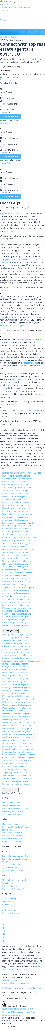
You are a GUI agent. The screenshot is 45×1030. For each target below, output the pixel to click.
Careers (27, 7)
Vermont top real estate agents (16, 769)
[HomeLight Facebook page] (3, 928)
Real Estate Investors (11, 913)
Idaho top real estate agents (14, 672)
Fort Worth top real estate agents (16, 540)
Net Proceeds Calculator (12, 835)
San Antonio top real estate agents (17, 487)
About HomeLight (10, 898)
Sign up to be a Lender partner (15, 880)
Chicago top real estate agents (15, 481)
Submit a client (8, 861)
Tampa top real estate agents (15, 552)
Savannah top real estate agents (16, 622)
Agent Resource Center (12, 864)
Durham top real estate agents (15, 625)
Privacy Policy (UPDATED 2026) (15, 983)
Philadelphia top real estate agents (17, 511)
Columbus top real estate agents (16, 528)
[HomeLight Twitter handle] (3, 925)
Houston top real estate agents (15, 484)
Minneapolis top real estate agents (17, 608)
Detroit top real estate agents (15, 611)
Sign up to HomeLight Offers (14, 859)
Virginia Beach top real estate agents (18, 587)
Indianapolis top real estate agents (17, 525)
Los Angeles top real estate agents (17, 479)
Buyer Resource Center (12, 814)
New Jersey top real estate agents (16, 725)
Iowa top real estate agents (14, 681)
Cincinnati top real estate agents (16, 599)
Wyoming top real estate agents (16, 784)
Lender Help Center (10, 886)
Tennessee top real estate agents (16, 760)
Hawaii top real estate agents (15, 669)
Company (4, 7)
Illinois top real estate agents (14, 675)
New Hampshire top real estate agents (19, 722)
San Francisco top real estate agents (18, 523)
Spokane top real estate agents (15, 605)
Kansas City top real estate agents (17, 572)
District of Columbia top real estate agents (20, 661)
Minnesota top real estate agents (16, 705)
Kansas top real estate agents (15, 684)
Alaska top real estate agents (14, 640)
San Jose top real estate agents (15, 590)
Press (21, 7)
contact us (23, 969)
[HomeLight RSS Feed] (3, 941)
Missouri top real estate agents (15, 710)
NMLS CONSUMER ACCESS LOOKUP (17, 1009)
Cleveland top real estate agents (16, 596)
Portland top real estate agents (15, 531)
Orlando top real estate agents (15, 558)
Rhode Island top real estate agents (17, 752)
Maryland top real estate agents (16, 696)
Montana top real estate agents (16, 713)
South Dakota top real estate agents (18, 758)
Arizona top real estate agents (15, 643)
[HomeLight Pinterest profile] (3, 938)
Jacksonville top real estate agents (17, 514)
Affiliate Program (9, 910)
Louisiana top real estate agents (16, 690)
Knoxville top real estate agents (16, 617)
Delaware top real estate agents (16, 658)
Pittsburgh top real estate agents (16, 614)
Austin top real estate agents (14, 499)
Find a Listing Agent (10, 824)
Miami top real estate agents (14, 546)
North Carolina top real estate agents (18, 734)
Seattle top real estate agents (15, 534)
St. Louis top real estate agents (15, 593)
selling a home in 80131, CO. (12, 326)
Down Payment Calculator (13, 811)
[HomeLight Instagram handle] (3, 931)
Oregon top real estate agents (15, 746)
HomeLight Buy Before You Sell (15, 827)
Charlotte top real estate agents (16, 502)
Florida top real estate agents (15, 664)
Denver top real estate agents (15, 517)
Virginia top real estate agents (15, 772)
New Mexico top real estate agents (17, 728)
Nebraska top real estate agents (16, 716)
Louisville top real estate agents (16, 584)
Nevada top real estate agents (15, 719)
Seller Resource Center (12, 838)
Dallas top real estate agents (14, 496)
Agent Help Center (10, 867)
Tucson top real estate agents (15, 567)
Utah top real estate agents (14, 766)
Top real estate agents (9, 213)
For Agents (4, 10)
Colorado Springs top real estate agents (19, 537)
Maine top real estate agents (14, 693)
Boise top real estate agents (14, 619)
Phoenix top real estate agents (15, 493)
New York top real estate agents (16, 476)
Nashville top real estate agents (16, 508)
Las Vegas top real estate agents (16, 505)
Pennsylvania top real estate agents (17, 749)
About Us (4, 4)
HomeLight (5, 37)
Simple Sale (7, 830)
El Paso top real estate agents (15, 564)
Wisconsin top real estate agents (16, 781)
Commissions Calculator (12, 841)
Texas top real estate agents (14, 763)
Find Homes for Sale (11, 805)
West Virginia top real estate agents (17, 778)
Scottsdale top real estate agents (16, 543)
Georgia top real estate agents (15, 666)
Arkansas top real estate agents (16, 646)
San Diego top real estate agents (16, 490)
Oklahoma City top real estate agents (18, 549)
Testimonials (13, 7)
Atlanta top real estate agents (15, 520)
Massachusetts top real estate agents (18, 699)
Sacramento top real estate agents (17, 570)
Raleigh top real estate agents (15, 555)
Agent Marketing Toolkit (12, 870)
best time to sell (31, 363)
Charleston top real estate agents (16, 602)
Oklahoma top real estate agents (16, 743)
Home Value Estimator (12, 832)
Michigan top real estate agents (16, 702)
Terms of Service (9, 980)
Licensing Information (11, 1015)
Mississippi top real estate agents (16, 708)
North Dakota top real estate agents (18, 737)
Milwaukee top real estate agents (16, 581)
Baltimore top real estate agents (16, 578)
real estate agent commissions (27, 410)
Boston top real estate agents (15, 575)
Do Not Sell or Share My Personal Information (22, 988)
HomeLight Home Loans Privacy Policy (19, 1012)
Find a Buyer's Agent (11, 802)
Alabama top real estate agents (15, 637)
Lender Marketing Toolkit (13, 889)
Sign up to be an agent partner (15, 856)
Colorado (14, 37)
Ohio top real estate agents (14, 740)
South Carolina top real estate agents (18, 755)
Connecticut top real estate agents (17, 655)
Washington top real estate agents (17, 561)
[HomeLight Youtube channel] (3, 934)
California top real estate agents (16, 649)
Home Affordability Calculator (15, 808)
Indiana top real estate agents (15, 678)
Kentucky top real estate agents (16, 687)
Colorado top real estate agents (16, 652)
